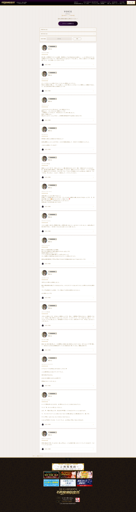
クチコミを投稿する (68, 23)
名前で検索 (43, 38)
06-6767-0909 (67, 501)
